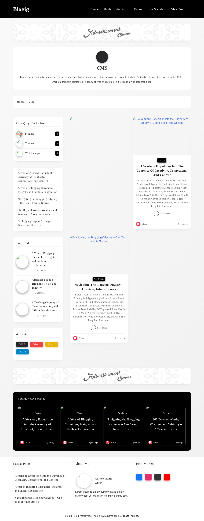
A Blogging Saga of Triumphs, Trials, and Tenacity (44, 283)
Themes (80, 413)
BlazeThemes (130, 515)
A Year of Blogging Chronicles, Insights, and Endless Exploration (80, 424)
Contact (139, 9)
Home (95, 9)
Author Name (103, 478)
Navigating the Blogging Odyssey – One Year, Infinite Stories (123, 424)
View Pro (177, 9)
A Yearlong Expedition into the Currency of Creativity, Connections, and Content (36, 176)
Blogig (21, 9)
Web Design (99, 279)
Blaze (144, 224)
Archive (121, 9)
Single (107, 9)
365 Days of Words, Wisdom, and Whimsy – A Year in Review (166, 424)
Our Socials (156, 9)
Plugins (162, 160)
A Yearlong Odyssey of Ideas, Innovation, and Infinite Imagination (45, 306)
